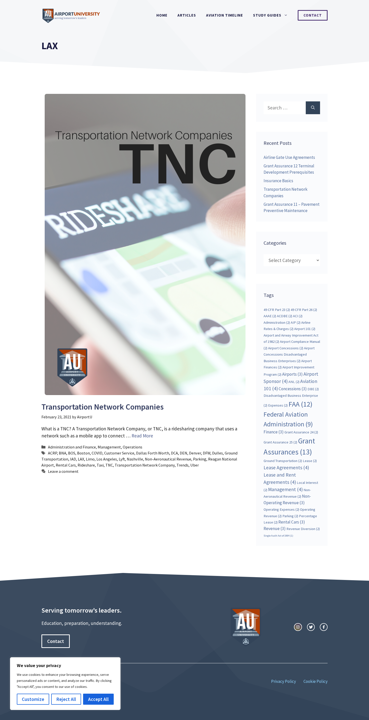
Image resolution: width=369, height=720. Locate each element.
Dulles (217, 452)
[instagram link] (298, 627)
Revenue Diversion (303, 529)
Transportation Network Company (145, 465)
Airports (292, 374)
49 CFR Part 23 (277, 309)
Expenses (278, 405)
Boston (83, 452)
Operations (132, 446)
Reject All (66, 699)
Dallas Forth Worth (152, 452)
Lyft (122, 459)
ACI (297, 316)
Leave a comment (63, 471)
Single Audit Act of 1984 (278, 535)
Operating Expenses (281, 509)
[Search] (313, 107)
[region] (65, 683)
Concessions (293, 388)
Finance (274, 432)
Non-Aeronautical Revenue (168, 459)
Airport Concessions (285, 348)
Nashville (135, 459)
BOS (71, 452)
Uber (194, 465)
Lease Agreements (286, 468)
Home (161, 15)
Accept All (98, 699)
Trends (182, 465)
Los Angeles (106, 459)
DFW (206, 452)
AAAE (270, 316)
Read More (142, 436)
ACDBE (284, 316)
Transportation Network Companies (102, 407)
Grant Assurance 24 (301, 432)
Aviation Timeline (224, 15)
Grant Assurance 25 (280, 442)
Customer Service (119, 452)
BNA (62, 452)
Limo (90, 459)
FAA (300, 404)
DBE (313, 389)
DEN (183, 452)
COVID (97, 452)
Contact (312, 15)
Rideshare (86, 465)
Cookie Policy (315, 681)
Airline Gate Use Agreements (289, 157)
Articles (186, 15)
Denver (195, 452)
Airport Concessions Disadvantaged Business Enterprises (289, 354)
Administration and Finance (72, 446)
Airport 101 (304, 328)
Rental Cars (66, 465)
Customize (33, 699)
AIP (295, 322)
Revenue (275, 528)
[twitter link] (311, 627)
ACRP (52, 452)
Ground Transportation (283, 461)
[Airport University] (72, 15)
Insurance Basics (278, 180)
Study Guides (267, 15)
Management (109, 446)
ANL (293, 381)
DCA (174, 452)
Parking (199, 459)
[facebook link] (324, 627)
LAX (81, 459)
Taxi (100, 465)
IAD (73, 459)
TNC (109, 465)
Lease (310, 461)
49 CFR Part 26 (304, 309)
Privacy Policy (283, 681)
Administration (277, 322)
